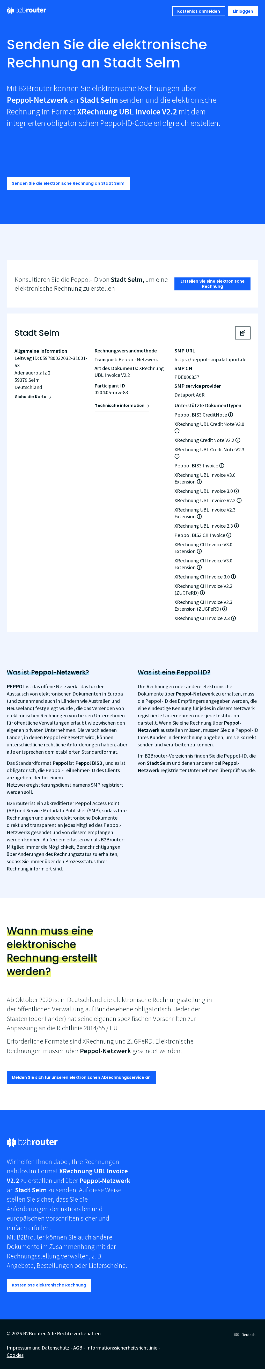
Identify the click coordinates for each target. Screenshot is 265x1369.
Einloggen (243, 11)
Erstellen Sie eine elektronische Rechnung (213, 283)
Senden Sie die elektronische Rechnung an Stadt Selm (68, 183)
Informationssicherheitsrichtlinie (121, 1347)
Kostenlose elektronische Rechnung (49, 1285)
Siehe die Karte (30, 396)
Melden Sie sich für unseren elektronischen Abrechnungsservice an (81, 1077)
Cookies (15, 1355)
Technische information (119, 405)
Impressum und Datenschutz (38, 1347)
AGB (77, 1347)
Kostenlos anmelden (198, 11)
